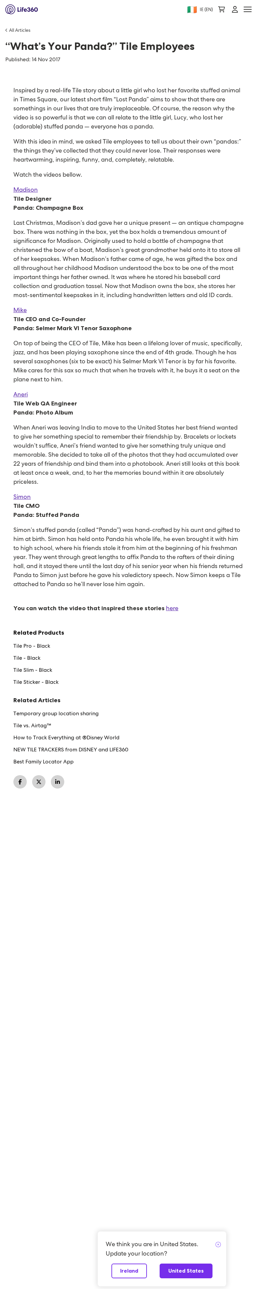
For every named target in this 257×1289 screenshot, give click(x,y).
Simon (22, 496)
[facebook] (20, 782)
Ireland (129, 1270)
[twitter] (39, 782)
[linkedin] (57, 782)
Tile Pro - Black (31, 646)
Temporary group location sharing (56, 713)
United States (186, 1270)
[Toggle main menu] (248, 9)
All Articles (19, 30)
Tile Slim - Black (32, 670)
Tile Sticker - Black (36, 682)
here (172, 608)
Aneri (20, 394)
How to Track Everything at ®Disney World (66, 737)
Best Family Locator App (43, 761)
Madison (25, 189)
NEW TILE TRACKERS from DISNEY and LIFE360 (70, 749)
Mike (20, 310)
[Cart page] (221, 9)
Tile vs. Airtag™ (32, 725)
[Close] (218, 1245)
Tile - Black (26, 658)
